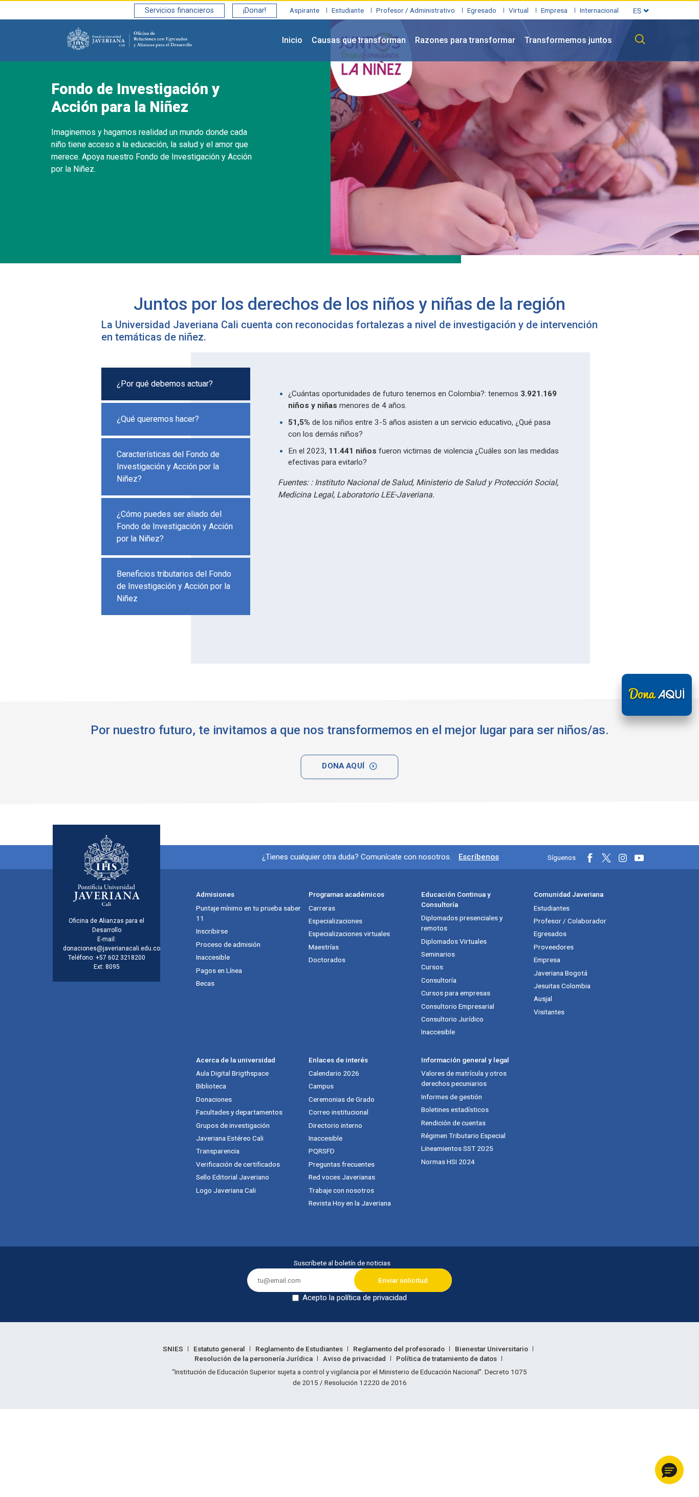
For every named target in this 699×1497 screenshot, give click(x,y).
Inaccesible (213, 957)
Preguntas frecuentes (342, 1164)
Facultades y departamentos (239, 1112)
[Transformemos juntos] (657, 695)
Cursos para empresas (455, 993)
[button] (669, 1470)
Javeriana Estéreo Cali (230, 1138)
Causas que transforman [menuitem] (359, 40)
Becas (205, 983)
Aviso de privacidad (355, 1358)
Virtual (519, 10)
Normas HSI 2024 (448, 1162)
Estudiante (348, 10)
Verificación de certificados (238, 1164)
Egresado (481, 10)
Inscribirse (212, 931)
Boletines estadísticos (455, 1109)
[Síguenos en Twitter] (606, 858)
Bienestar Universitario (492, 1349)
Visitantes (549, 1012)
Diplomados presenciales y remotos (462, 923)
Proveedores (554, 947)
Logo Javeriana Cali (226, 1190)
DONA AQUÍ (343, 765)
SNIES (174, 1349)
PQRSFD (322, 1151)
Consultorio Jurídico (452, 1019)
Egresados (550, 933)
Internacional (599, 10)
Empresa (554, 10)
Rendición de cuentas (453, 1123)
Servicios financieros (179, 10)
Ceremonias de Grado (342, 1099)
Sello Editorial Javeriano (232, 1177)
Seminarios (438, 954)
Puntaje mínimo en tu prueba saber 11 (248, 913)
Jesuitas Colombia (562, 986)
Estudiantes (552, 908)
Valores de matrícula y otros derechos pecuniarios (464, 1078)
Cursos (432, 967)
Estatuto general (220, 1349)
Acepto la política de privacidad (354, 1297)
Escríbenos (478, 856)
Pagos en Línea (219, 970)
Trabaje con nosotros (341, 1190)
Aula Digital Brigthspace (232, 1073)
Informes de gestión (451, 1097)
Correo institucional (338, 1112)
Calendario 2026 (334, 1073)
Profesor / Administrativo (415, 10)
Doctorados (327, 960)
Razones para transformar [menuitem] (465, 40)
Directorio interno (335, 1125)
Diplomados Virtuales (454, 941)
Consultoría (438, 980)
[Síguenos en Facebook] (590, 858)
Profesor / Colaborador (570, 921)
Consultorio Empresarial (457, 1006)
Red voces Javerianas (342, 1177)
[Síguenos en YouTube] (639, 858)
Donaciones (214, 1099)
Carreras (322, 908)
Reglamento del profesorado (399, 1349)
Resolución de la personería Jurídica (254, 1358)
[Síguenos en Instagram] (622, 858)
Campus (321, 1086)
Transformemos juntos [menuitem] (568, 40)
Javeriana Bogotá (560, 973)
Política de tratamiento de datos (447, 1358)
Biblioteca (211, 1086)
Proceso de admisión (228, 944)
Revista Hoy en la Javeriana (350, 1203)
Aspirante (304, 10)
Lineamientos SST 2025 (457, 1148)
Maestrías (324, 947)
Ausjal (543, 998)
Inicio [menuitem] (292, 40)
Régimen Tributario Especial (463, 1135)
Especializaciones (335, 921)
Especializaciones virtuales (349, 933)
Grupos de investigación (233, 1125)
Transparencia (217, 1151)
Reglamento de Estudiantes (299, 1349)
